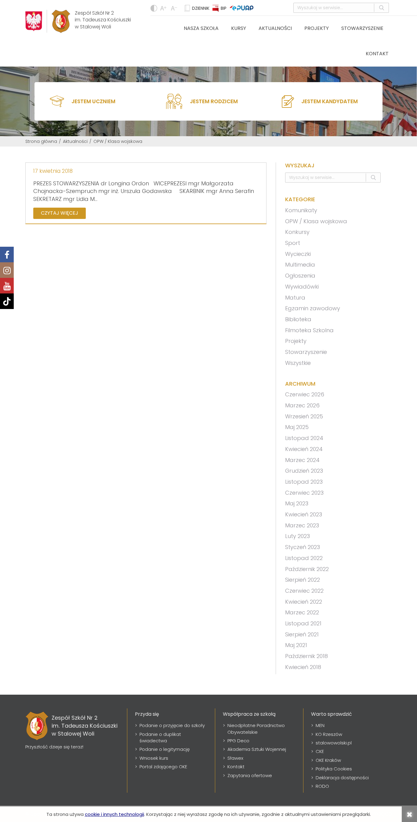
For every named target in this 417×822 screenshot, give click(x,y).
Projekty (316, 28)
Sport (292, 243)
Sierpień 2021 (302, 634)
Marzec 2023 (302, 525)
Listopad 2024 (304, 438)
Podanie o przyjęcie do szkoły (172, 725)
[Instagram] (7, 270)
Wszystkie (298, 363)
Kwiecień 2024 (304, 449)
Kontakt (377, 53)
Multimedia (300, 264)
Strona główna (41, 141)
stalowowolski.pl (334, 743)
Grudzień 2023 (304, 471)
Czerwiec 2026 (304, 394)
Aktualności (275, 28)
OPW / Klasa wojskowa (316, 221)
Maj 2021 (296, 645)
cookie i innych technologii (114, 814)
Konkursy (297, 232)
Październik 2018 (306, 656)
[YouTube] (7, 285)
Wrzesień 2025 (304, 416)
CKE (320, 751)
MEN (320, 725)
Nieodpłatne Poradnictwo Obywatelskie (256, 728)
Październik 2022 (307, 569)
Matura (295, 297)
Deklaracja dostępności (342, 777)
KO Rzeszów (329, 734)
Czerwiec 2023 (304, 492)
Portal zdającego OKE (163, 766)
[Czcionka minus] (164, 8)
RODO (322, 786)
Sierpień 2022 (302, 580)
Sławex (235, 758)
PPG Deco (238, 740)
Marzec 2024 (302, 460)
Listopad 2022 (304, 558)
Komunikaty (301, 210)
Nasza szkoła (201, 28)
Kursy (238, 28)
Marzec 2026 (302, 405)
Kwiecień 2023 (303, 514)
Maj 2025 (297, 427)
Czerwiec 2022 (304, 591)
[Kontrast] (153, 8)
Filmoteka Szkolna (309, 330)
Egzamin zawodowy (312, 308)
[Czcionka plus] (175, 8)
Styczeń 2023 (302, 547)
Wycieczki (298, 254)
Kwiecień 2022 (303, 602)
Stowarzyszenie (362, 28)
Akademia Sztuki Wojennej (256, 749)
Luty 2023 (297, 536)
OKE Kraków (328, 760)
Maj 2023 (296, 503)
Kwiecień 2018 (303, 667)
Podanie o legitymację (165, 749)
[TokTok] (7, 301)
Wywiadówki (302, 286)
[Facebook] (7, 254)
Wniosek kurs (154, 758)
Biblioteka (298, 319)
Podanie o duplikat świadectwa (160, 737)
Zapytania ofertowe (249, 775)
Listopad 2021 (303, 623)
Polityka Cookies (334, 769)
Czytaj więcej (59, 212)
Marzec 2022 (302, 612)
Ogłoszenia (300, 275)
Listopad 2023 (304, 482)
